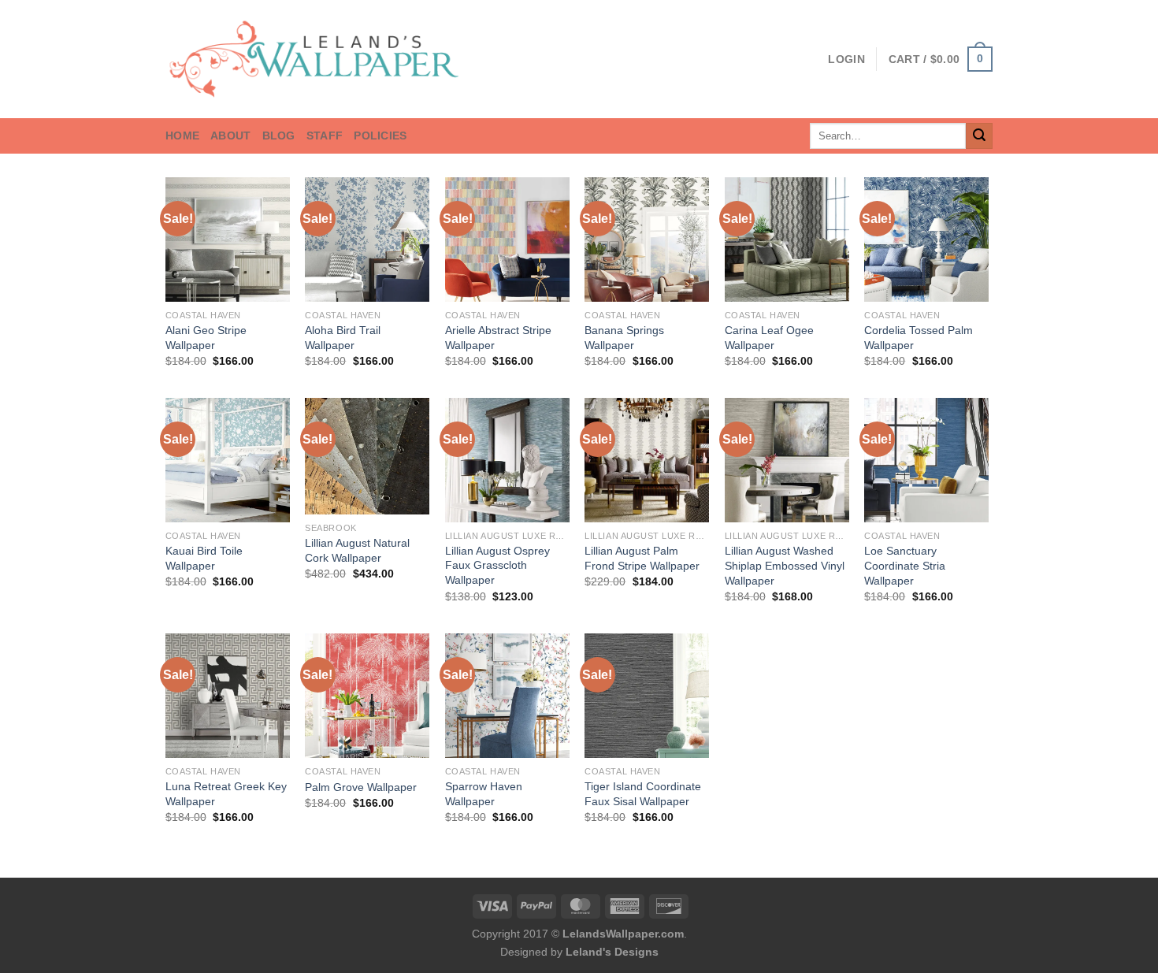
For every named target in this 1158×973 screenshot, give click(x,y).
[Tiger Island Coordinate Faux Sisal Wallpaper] (647, 695)
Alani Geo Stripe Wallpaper (206, 337)
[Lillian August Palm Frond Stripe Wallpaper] (647, 460)
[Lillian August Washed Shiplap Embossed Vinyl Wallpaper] (787, 460)
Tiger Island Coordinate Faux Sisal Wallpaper (643, 794)
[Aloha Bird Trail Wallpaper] (367, 239)
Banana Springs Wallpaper (624, 337)
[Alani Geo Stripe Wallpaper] (227, 239)
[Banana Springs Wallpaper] (647, 239)
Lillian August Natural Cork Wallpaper (357, 550)
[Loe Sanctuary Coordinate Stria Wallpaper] (926, 460)
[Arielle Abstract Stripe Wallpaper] (507, 239)
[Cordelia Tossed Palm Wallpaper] (926, 239)
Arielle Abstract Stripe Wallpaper (498, 337)
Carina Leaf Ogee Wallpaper (769, 337)
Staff (324, 135)
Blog (278, 135)
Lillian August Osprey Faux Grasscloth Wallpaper (497, 565)
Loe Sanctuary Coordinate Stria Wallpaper (904, 565)
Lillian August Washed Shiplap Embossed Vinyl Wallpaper (784, 565)
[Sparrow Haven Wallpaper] (507, 695)
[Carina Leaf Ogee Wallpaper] (787, 239)
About (230, 135)
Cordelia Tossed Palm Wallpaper (918, 337)
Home (182, 135)
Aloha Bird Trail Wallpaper (342, 337)
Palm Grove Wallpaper (361, 787)
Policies (380, 135)
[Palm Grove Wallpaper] (367, 695)
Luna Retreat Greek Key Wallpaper (226, 794)
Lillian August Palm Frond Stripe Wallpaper (642, 558)
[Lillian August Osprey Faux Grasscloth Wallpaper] (507, 460)
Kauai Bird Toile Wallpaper (204, 558)
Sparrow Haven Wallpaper (483, 794)
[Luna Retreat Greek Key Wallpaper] (227, 695)
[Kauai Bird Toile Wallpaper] (227, 460)
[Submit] (979, 136)
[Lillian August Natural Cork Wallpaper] (367, 456)
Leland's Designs (612, 951)
